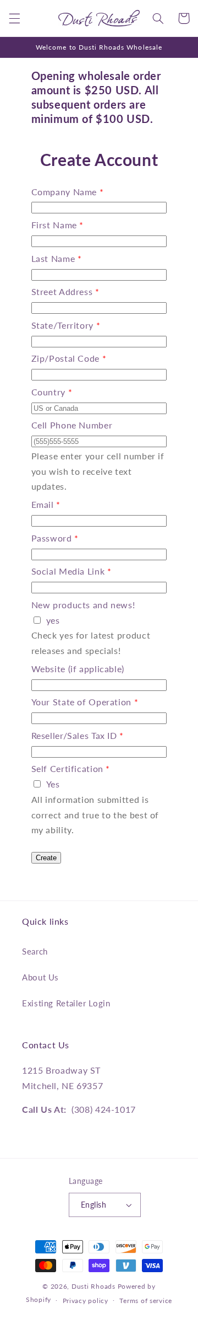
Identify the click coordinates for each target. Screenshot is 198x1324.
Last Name (53, 258)
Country (48, 392)
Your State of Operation (81, 701)
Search (35, 951)
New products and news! (83, 604)
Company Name (64, 191)
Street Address (62, 291)
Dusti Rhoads (94, 1286)
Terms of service (145, 1300)
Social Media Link (68, 571)
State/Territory (62, 325)
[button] (14, 18)
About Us (40, 977)
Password (51, 538)
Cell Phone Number (72, 425)
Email (42, 504)
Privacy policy (85, 1300)
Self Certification (67, 768)
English (93, 1204)
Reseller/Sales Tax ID (74, 735)
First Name (54, 224)
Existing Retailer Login (66, 1003)
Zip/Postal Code (65, 358)
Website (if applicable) (78, 668)
